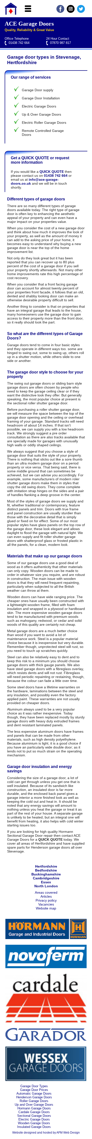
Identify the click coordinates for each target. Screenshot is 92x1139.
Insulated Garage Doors (34, 1127)
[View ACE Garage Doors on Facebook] (60, 12)
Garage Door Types (34, 1086)
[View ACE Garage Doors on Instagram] (71, 12)
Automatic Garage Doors (34, 1093)
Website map (46, 908)
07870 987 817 (60, 43)
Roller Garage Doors (34, 1101)
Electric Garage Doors (34, 1119)
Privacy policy (46, 900)
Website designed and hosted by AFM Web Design (46, 1132)
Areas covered (46, 892)
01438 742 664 (19, 43)
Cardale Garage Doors (34, 1112)
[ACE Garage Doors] (11, 14)
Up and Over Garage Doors (34, 1104)
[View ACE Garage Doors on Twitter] (81, 12)
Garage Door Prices (34, 1090)
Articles (46, 896)
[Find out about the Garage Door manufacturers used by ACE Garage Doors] (46, 938)
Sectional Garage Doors (34, 1116)
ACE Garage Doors (29, 23)
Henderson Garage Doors (34, 1097)
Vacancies (46, 904)
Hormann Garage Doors (34, 1108)
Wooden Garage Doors (34, 1123)
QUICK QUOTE (51, 172)
